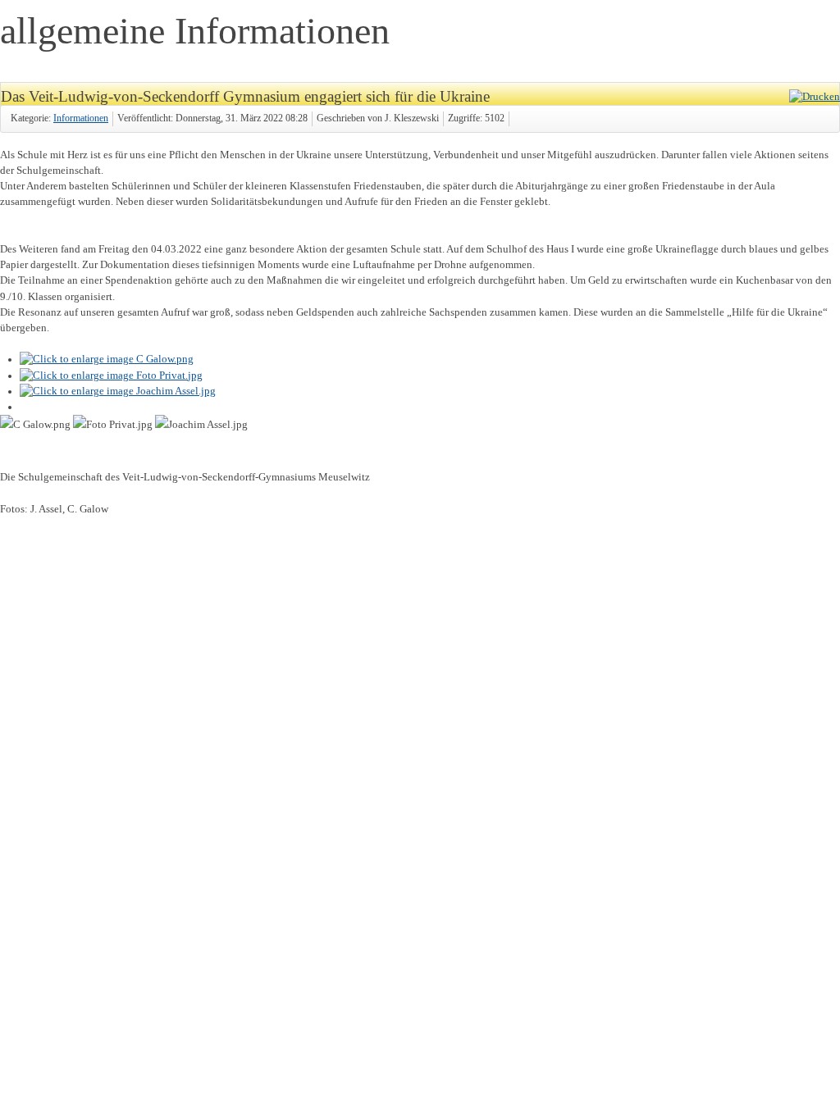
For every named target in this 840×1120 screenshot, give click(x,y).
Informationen (80, 118)
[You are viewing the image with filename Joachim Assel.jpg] (118, 391)
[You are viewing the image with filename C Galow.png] (107, 359)
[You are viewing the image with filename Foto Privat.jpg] (111, 375)
